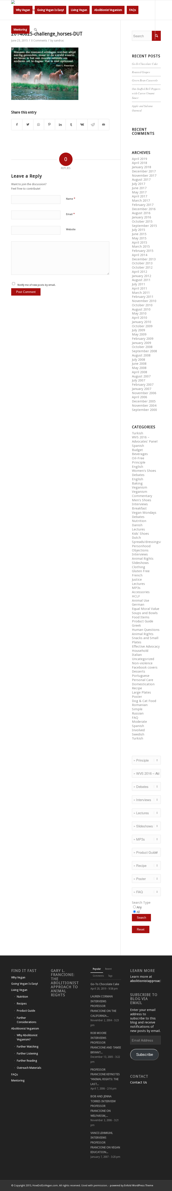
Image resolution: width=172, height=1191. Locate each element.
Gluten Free (141, 571)
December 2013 (144, 259)
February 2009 (142, 339)
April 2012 (139, 272)
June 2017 (139, 188)
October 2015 (142, 222)
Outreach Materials (29, 1067)
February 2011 (142, 297)
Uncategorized (143, 659)
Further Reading (27, 1060)
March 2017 (141, 201)
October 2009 (142, 326)
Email (70, 214)
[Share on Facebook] (16, 124)
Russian (138, 713)
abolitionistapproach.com (150, 981)
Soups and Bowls (145, 613)
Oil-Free (138, 458)
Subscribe (144, 1054)
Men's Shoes (141, 500)
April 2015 (139, 242)
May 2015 (139, 238)
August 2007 (141, 376)
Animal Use (140, 601)
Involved (138, 730)
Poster (137, 697)
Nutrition (139, 521)
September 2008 (144, 351)
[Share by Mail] (103, 124)
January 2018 (141, 167)
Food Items (140, 617)
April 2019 (139, 159)
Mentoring (18, 1080)
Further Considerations (26, 1020)
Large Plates (141, 692)
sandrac (59, 40)
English (137, 467)
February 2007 (142, 385)
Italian (137, 655)
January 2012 (141, 276)
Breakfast (139, 508)
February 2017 (142, 205)
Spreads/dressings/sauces (151, 542)
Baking (137, 483)
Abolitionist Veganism (25, 1028)
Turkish (137, 433)
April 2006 (139, 397)
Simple (137, 709)
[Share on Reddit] (93, 124)
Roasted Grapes (141, 72)
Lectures (138, 529)
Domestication (143, 684)
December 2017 (144, 171)
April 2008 (139, 372)
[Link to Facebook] (19, 49)
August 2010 (141, 309)
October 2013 (142, 263)
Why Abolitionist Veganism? (27, 1037)
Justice (137, 580)
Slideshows (140, 563)
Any (139, 907)
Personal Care (142, 680)
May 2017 (139, 192)
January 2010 (141, 322)
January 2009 (141, 343)
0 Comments (39, 40)
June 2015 (139, 234)
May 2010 (139, 313)
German (138, 605)
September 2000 (144, 410)
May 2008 (139, 368)
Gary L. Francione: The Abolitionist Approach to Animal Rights (65, 983)
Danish (137, 525)
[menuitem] (23, 10)
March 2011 (141, 293)
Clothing (138, 567)
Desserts (138, 671)
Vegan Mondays (144, 513)
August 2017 (141, 180)
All (138, 912)
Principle (138, 462)
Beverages (140, 454)
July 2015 (138, 230)
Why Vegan (18, 977)
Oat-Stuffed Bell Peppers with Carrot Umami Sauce (146, 93)
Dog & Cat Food (144, 701)
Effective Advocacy (146, 646)
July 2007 (138, 380)
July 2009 (138, 330)
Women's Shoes (144, 471)
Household (140, 651)
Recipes (22, 1003)
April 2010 (139, 318)
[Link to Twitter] (12, 49)
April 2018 (139, 163)
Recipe (137, 688)
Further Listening (27, 1053)
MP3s (136, 588)
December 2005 (144, 401)
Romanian (140, 705)
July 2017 (138, 184)
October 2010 (142, 305)
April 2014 (139, 255)
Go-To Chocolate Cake (145, 64)
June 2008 (139, 364)
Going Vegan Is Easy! (24, 983)
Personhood (141, 546)
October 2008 (142, 347)
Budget (137, 450)
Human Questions (145, 630)
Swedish (138, 734)
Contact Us (138, 1082)
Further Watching (28, 1046)
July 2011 (138, 284)
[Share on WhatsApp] (38, 124)
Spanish (138, 446)
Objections (140, 550)
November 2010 (144, 301)
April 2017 (139, 196)
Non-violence (142, 663)
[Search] (35, 29)
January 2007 (141, 389)
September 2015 (144, 226)
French (137, 575)
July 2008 (138, 360)
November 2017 (144, 176)
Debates (138, 475)
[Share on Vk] (82, 124)
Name (70, 198)
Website (70, 229)
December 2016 (144, 209)
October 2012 (142, 267)
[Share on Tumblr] (71, 124)
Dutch (136, 538)
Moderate (139, 722)
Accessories (141, 592)
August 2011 (141, 280)
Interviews (140, 504)
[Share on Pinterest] (49, 124)
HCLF (136, 596)
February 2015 (142, 251)
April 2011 (139, 288)
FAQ (135, 718)
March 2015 (141, 246)
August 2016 (141, 213)
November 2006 (144, 393)
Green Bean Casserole (145, 80)
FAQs (14, 1074)
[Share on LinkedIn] (60, 124)
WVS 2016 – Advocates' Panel (144, 439)
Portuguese (140, 676)
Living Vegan (19, 990)
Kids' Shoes (140, 534)
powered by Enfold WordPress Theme (131, 1185)
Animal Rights (142, 559)
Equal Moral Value (145, 609)
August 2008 (141, 355)
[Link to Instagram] (26, 49)
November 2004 (144, 406)
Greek (136, 625)
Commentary (142, 496)
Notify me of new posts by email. (36, 285)
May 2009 (139, 334)
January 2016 (141, 217)
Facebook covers (144, 667)
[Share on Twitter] (27, 124)
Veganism (139, 487)
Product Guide (142, 621)
